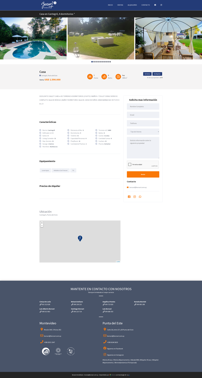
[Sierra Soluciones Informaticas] (128, 375)
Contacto (146, 5)
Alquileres (132, 5)
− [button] (42, 225)
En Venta (147, 74)
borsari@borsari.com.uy (138, 187)
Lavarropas (45, 170)
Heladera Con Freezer (61, 170)
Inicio (110, 5)
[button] (92, 61)
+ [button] (42, 223)
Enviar (143, 174)
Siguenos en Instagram (115, 355)
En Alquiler (157, 74)
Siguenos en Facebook (115, 349)
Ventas (120, 5)
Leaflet (118, 261)
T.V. (73, 170)
